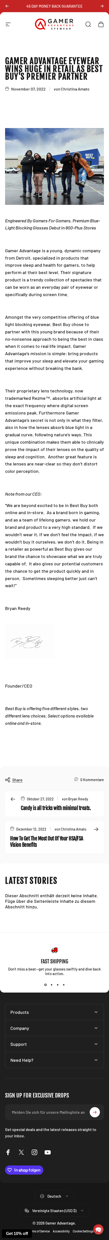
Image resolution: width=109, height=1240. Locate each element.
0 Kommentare (92, 780)
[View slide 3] (58, 985)
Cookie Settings (83, 1231)
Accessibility (61, 1231)
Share (17, 779)
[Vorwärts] (101, 6)
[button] (98, 1229)
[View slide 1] (45, 985)
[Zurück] (7, 6)
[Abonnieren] (95, 1112)
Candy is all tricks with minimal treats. (56, 808)
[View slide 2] (51, 985)
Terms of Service (39, 1231)
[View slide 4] (64, 985)
